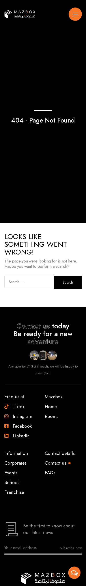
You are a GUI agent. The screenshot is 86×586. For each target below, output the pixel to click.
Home (51, 406)
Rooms (51, 416)
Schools (12, 482)
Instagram (22, 416)
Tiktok (18, 406)
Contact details (60, 453)
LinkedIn (21, 436)
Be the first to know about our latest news (49, 529)
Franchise (14, 492)
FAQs (50, 472)
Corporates (15, 463)
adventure (43, 341)
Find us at (14, 396)
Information (16, 453)
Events (10, 472)
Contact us (33, 326)
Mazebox (53, 396)
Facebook (22, 426)
